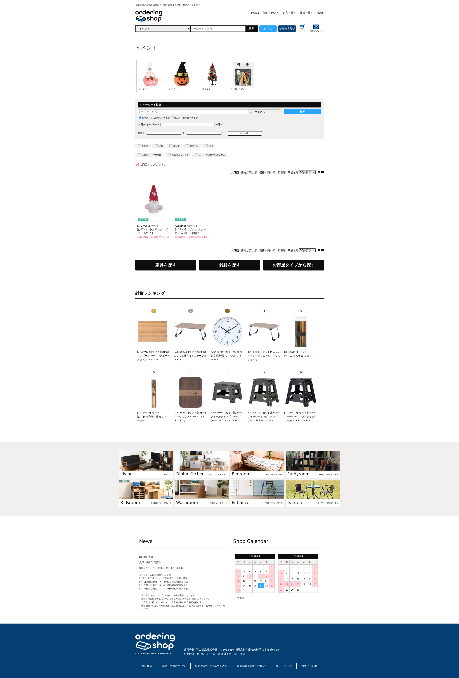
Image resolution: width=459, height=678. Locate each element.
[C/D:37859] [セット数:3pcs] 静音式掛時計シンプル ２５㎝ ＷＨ (227, 355)
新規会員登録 (287, 28)
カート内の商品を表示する (212, 155)
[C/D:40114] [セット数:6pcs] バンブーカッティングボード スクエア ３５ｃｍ (153, 355)
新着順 (282, 172)
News (320, 12)
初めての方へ (271, 12)
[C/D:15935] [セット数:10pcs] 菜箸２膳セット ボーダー (153, 416)
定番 (161, 146)
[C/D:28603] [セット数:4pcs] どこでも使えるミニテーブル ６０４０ (263, 356)
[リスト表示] (322, 172)
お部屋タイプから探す (294, 265)
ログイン (267, 28)
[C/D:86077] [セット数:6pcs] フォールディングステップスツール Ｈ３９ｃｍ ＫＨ (263, 416)
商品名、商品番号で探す (186, 118)
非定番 (176, 146)
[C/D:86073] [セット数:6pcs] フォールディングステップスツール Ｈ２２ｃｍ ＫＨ (227, 416)
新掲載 (145, 146)
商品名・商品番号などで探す (156, 118)
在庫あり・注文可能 (151, 155)
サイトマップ (284, 665)
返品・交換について (174, 665)
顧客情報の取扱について (251, 665)
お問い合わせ (309, 665)
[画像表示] (319, 172)
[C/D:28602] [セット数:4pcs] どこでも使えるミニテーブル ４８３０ (190, 355)
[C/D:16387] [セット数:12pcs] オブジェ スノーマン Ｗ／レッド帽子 (190, 229)
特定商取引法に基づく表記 (211, 665)
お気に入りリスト (180, 155)
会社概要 (147, 665)
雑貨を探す (306, 12)
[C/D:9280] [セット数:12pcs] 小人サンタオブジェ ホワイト (152, 229)
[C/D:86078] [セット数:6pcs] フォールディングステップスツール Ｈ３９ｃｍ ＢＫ (300, 416)
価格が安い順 (249, 172)
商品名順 (293, 172)
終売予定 (194, 146)
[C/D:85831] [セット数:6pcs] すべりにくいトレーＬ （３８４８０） (190, 416)
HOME (255, 12)
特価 (211, 146)
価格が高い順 (267, 172)
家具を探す (289, 12)
